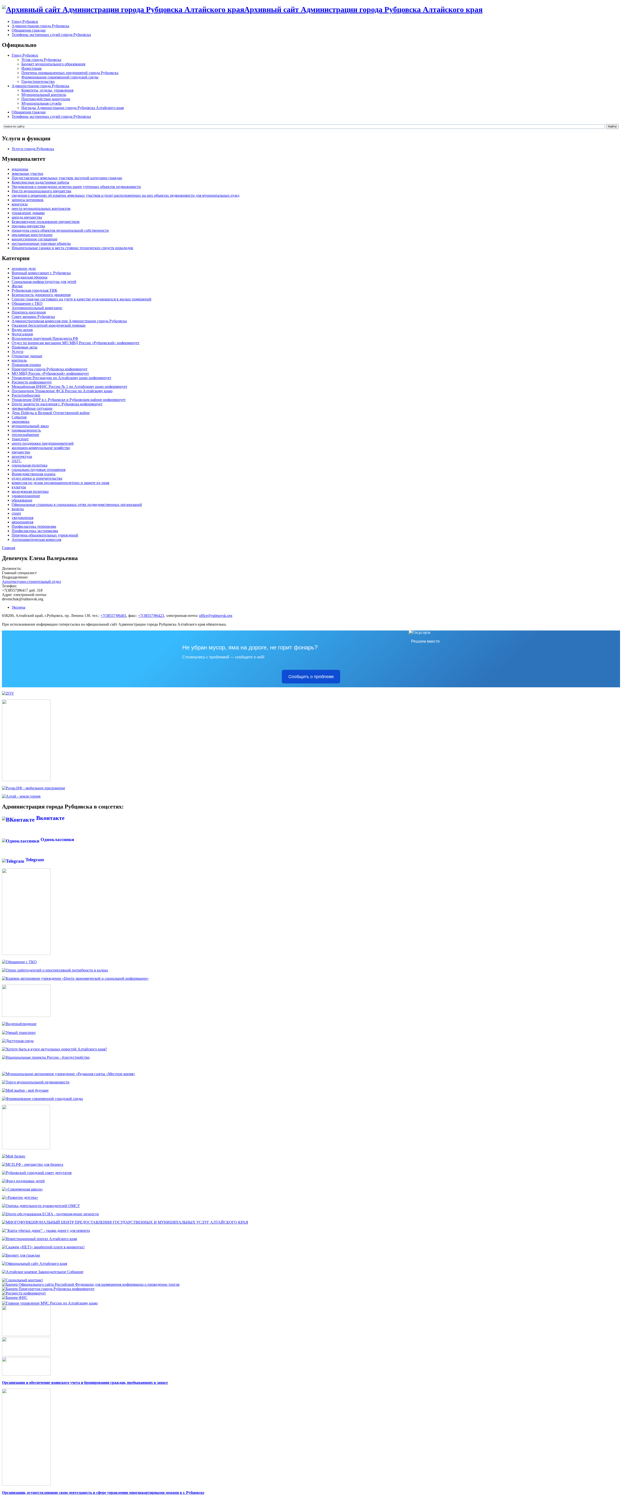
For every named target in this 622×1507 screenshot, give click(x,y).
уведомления (22, 518)
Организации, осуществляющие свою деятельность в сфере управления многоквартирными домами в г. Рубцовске (103, 1492)
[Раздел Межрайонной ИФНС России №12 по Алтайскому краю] (14, 1297)
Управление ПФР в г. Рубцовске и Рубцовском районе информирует (69, 400)
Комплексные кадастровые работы (40, 182)
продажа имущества (28, 226)
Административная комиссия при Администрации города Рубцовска (69, 321)
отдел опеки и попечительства (37, 478)
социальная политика (29, 465)
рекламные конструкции (32, 235)
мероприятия (22, 522)
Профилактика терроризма (34, 526)
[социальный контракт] (22, 1280)
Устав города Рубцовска (41, 60)
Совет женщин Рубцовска (33, 317)
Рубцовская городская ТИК (34, 290)
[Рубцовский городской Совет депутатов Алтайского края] (37, 1173)
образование (22, 500)
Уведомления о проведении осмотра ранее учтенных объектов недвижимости (76, 187)
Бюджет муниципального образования (53, 64)
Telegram (34, 859)
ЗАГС (16, 461)
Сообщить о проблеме (311, 676)
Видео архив (22, 330)
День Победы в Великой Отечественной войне (51, 413)
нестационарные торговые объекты (41, 243)
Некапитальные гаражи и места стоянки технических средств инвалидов (72, 248)
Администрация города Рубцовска (40, 26)
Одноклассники (56, 839)
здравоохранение (26, 496)
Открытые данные (27, 356)
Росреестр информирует (32, 382)
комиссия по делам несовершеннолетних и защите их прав (60, 483)
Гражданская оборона (29, 277)
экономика (20, 421)
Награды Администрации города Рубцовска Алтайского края (72, 108)
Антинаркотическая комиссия (36, 539)
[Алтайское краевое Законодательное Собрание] (42, 1272)
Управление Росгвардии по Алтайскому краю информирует (61, 378)
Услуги (17, 351)
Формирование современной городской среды (59, 77)
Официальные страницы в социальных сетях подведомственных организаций (77, 504)
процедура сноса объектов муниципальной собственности (60, 230)
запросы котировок (27, 200)
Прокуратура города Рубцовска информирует (49, 369)
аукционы (20, 169)
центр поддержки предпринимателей (43, 443)
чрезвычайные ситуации (32, 408)
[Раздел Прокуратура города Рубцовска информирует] (48, 1289)
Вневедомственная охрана (33, 474)
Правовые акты (24, 347)
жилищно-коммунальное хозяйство (41, 448)
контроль (19, 360)
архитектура (22, 456)
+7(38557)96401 (113, 615)
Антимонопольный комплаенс (37, 308)
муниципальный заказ (30, 426)
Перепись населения (29, 312)
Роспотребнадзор (26, 395)
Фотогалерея (22, 334)
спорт (16, 513)
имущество (21, 452)
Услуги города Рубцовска (33, 149)
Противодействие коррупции (45, 99)
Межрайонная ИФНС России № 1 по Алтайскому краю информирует (69, 386)
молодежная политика (30, 491)
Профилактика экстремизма (35, 531)
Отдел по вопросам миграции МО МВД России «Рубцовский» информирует (75, 343)
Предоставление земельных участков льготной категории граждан (67, 178)
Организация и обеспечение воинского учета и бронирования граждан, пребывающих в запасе (85, 1382)
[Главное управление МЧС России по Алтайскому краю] (50, 1302)
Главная (8, 548)
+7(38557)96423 (151, 615)
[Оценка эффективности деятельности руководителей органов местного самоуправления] (41, 1206)
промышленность (26, 430)
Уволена (18, 607)
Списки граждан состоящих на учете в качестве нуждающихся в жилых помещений (81, 299)
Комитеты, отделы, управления (47, 90)
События (19, 417)
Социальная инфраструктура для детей (44, 282)
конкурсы (20, 204)
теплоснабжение (25, 435)
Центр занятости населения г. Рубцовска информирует (57, 404)
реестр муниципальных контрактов (41, 208)
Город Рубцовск (25, 21)
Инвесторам (31, 68)
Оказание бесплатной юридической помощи (49, 325)
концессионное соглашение (34, 239)
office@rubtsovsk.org (215, 615)
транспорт (20, 439)
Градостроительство (38, 81)
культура (19, 487)
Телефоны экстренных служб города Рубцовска (51, 35)
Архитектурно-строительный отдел (31, 581)
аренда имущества (27, 217)
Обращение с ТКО (27, 303)
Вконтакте (50, 818)
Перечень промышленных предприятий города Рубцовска (69, 73)
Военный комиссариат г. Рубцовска (41, 273)
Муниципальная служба (41, 103)
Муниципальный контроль (43, 95)
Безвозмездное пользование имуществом (45, 222)
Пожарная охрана (26, 365)
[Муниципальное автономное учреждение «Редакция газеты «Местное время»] (68, 1074)
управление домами (28, 213)
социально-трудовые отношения (38, 470)
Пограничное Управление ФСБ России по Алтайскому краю (62, 391)
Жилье (17, 286)
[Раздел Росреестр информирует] (24, 1293)
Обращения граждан (29, 30)
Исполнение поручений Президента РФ (45, 338)
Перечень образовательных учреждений (45, 535)
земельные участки (27, 173)
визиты (18, 509)
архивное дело (24, 268)
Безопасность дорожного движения (41, 295)
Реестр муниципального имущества (41, 191)
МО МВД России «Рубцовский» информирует (50, 373)
